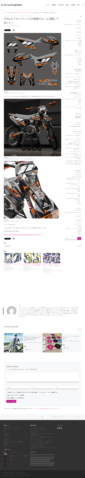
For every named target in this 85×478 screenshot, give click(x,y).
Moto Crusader (10, 473)
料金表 (79, 46)
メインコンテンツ (77, 36)
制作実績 (79, 43)
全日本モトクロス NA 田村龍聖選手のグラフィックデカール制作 (32, 264)
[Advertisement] (73, 273)
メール (33, 387)
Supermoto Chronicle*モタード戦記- (73, 199)
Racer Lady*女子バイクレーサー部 (73, 194)
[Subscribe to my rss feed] (80, 16)
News (77, 174)
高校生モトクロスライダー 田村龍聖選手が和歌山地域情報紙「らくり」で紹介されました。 (32, 338)
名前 (8, 387)
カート (79, 30)
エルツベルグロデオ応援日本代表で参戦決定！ (73, 158)
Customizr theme (25, 475)
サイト (57, 387)
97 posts (21, 316)
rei (5, 25)
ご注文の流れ (78, 32)
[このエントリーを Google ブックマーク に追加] (13, 30)
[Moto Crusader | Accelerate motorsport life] (11, 4)
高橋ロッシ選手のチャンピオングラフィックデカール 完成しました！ (51, 265)
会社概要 (79, 38)
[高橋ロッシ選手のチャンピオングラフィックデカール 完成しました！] (52, 258)
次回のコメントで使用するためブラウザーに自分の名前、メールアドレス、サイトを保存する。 (33, 392)
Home (5, 12)
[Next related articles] (79, 329)
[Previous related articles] (76, 329)
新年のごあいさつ (77, 79)
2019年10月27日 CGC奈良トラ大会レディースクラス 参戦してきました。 (73, 164)
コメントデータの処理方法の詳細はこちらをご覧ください (46, 408)
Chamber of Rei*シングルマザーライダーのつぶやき (73, 179)
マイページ (79, 34)
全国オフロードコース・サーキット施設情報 (73, 41)
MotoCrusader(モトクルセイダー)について (73, 25)
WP (8, 475)
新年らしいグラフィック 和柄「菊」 (73, 77)
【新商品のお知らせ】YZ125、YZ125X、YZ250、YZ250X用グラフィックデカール (73, 83)
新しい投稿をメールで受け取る (16, 398)
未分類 (77, 203)
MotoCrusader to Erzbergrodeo (74, 160)
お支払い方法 (78, 28)
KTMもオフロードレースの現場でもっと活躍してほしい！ (73, 87)
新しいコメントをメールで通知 (16, 395)
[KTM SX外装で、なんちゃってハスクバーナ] (13, 258)
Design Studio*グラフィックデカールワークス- (23, 12)
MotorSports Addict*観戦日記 (73, 189)
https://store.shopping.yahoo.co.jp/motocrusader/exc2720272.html (22, 234)
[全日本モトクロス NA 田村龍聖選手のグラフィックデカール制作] (32, 258)
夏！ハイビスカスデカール (75, 151)
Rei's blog (10, 12)
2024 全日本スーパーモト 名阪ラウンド (73, 74)
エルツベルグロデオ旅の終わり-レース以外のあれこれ (73, 154)
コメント (9, 374)
